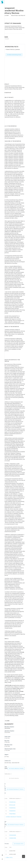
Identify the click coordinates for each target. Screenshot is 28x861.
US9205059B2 (12, 835)
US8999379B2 (12, 838)
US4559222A (12, 810)
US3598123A (12, 802)
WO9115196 (12, 805)
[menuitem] (2, 2)
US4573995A (12, 813)
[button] (14, 84)
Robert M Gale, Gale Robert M (18, 15)
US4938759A (12, 807)
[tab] (14, 84)
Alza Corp (6, 15)
